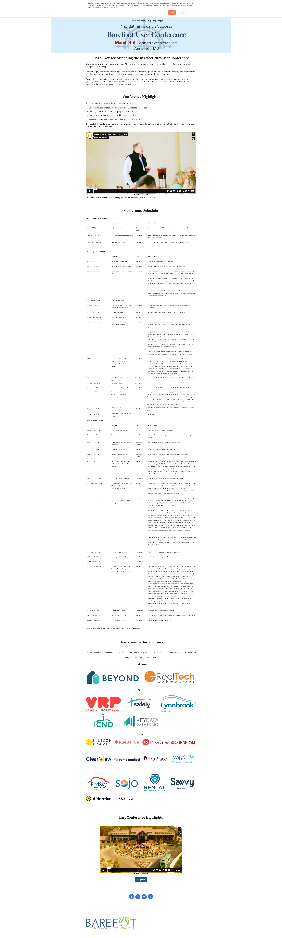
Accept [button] (172, 12)
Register (141, 880)
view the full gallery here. (145, 197)
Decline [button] (181, 12)
